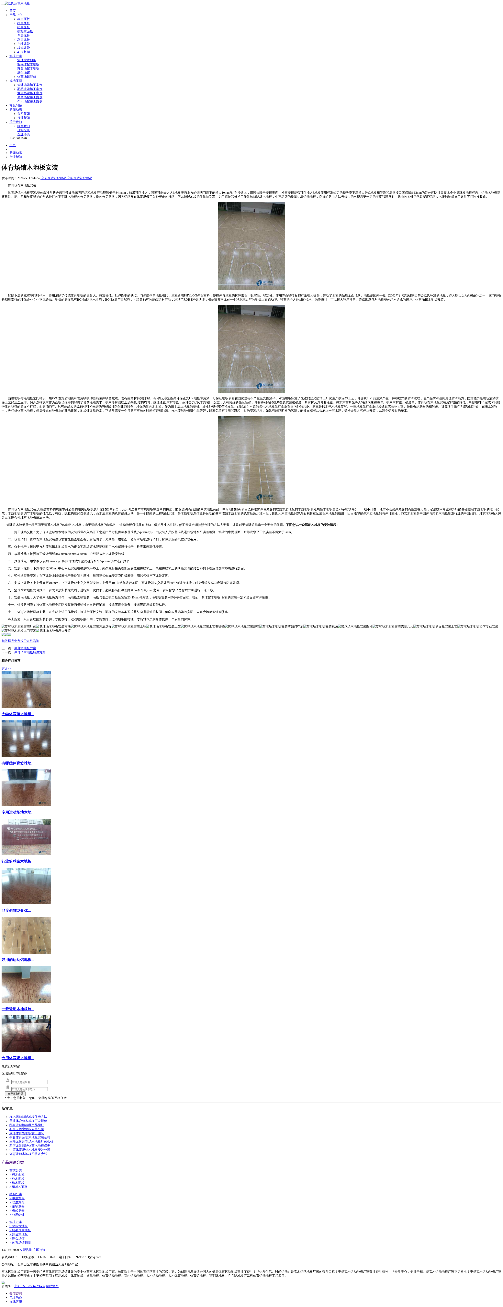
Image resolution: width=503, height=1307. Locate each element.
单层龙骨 (23, 35)
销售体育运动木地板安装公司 (29, 1137)
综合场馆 (23, 72)
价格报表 (23, 130)
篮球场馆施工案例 (29, 85)
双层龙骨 (23, 39)
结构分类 (15, 1194)
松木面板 (23, 27)
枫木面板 (23, 19)
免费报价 (20, 641)
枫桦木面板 (25, 31)
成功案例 (15, 80)
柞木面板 (23, 23)
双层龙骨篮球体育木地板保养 (29, 1145)
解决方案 (15, 56)
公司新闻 (23, 113)
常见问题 (15, 105)
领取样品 (8, 641)
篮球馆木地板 (26, 60)
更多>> (6, 668)
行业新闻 (23, 117)
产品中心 (15, 14)
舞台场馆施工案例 (29, 93)
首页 (12, 10)
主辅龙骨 (23, 43)
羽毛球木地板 (20, 1230)
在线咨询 (33, 641)
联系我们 (23, 126)
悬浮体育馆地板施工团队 (26, 1133)
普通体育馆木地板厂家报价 (28, 1121)
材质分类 (15, 1170)
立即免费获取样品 (53, 178)
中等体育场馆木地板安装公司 (29, 1149)
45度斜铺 (23, 52)
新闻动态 (15, 109)
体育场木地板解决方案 (30, 652)
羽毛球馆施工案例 (29, 89)
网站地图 (52, 1286)
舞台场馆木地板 (28, 68)
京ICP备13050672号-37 (29, 1286)
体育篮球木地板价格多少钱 (28, 1154)
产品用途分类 (13, 1162)
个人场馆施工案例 (29, 101)
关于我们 (15, 122)
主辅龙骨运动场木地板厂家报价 (31, 1141)
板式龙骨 (23, 47)
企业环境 (23, 134)
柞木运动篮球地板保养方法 (28, 1116)
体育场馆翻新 (20, 1242)
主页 (12, 145)
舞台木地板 (18, 1234)
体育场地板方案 (25, 648)
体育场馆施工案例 (29, 97)
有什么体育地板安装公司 (26, 1129)
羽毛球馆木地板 (28, 64)
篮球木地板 (18, 1226)
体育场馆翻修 (26, 76)
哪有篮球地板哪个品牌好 (26, 1125)
